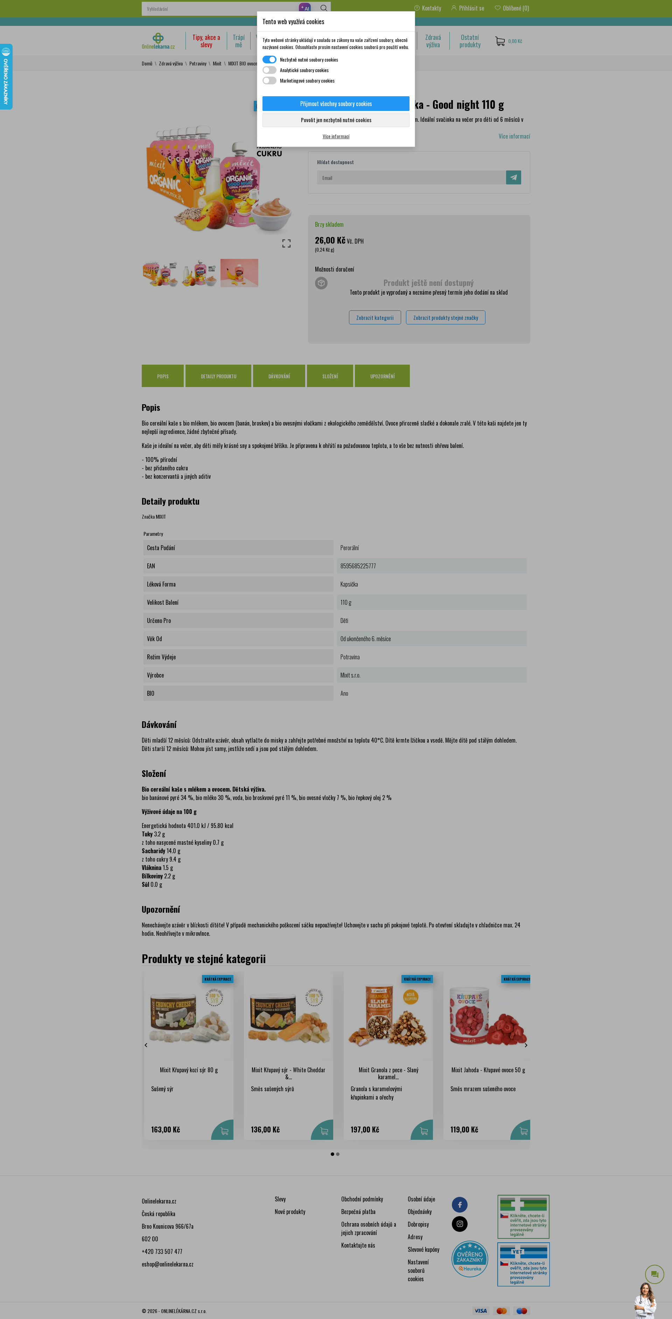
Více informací (336, 136)
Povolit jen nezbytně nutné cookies (336, 120)
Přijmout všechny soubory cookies (336, 103)
